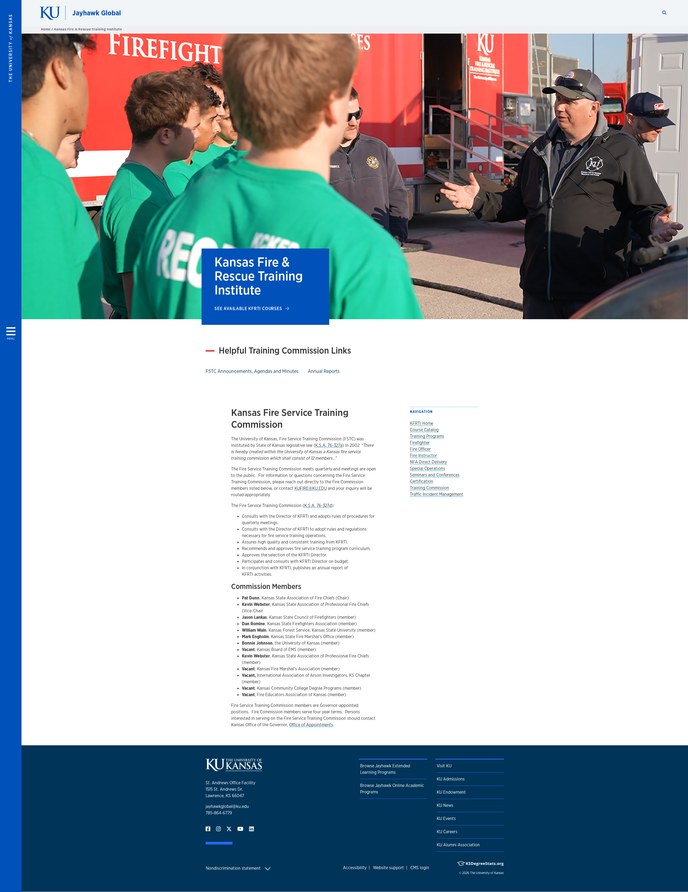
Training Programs (427, 436)
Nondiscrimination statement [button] (234, 868)
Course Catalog (424, 430)
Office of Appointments (311, 725)
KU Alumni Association (458, 845)
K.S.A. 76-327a (328, 445)
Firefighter (420, 442)
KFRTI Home (421, 423)
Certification (421, 481)
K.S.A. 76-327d (318, 505)
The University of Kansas (487, 873)
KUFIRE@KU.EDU (311, 488)
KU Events (446, 818)
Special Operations (427, 468)
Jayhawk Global (96, 12)
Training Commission (429, 488)
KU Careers (447, 832)
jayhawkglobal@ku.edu (227, 806)
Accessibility (355, 868)
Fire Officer (420, 449)
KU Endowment (451, 792)
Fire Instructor (423, 455)
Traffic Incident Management (436, 494)
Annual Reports (324, 371)
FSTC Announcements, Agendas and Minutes (252, 371)
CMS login (419, 868)
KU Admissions (451, 779)
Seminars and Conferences (435, 475)
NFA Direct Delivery (428, 462)
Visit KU (444, 766)
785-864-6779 (219, 813)
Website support (388, 868)
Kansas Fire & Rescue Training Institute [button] (88, 29)
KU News (445, 805)
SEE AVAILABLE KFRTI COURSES (248, 308)
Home (46, 29)
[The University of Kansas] (234, 769)
